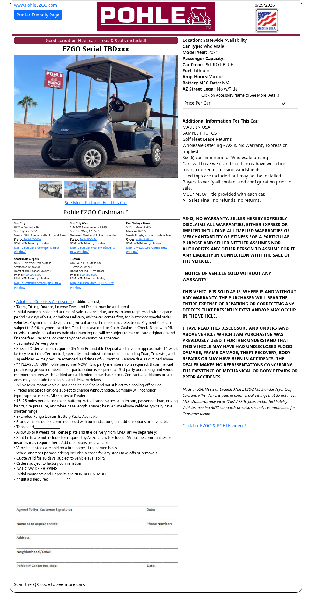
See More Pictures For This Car (96, 202)
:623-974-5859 (32, 239)
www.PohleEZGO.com (35, 5)
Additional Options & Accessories (44, 301)
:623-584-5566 (88, 239)
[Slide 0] (50, 189)
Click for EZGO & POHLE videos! (214, 425)
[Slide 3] (124, 189)
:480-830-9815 (144, 239)
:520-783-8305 (88, 275)
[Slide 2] (100, 189)
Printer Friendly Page (37, 15)
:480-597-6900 (32, 275)
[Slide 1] (75, 189)
